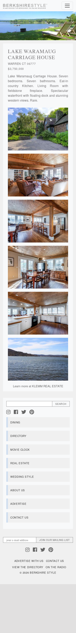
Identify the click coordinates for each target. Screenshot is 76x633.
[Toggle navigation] (67, 6)
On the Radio (56, 567)
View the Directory (27, 567)
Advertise (18, 504)
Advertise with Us (29, 561)
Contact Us (19, 517)
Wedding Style (22, 477)
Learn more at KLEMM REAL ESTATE (38, 386)
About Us (17, 490)
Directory (18, 436)
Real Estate (20, 463)
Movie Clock (20, 449)
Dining (15, 422)
